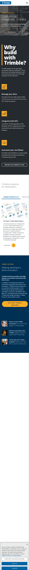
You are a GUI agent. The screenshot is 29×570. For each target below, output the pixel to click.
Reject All (14, 563)
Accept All (14, 568)
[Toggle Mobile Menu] (27, 2)
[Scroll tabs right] (27, 197)
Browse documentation (14, 165)
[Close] (27, 544)
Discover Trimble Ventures (15, 304)
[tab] (11, 197)
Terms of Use (6, 555)
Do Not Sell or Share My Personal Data (14, 559)
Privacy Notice (16, 555)
